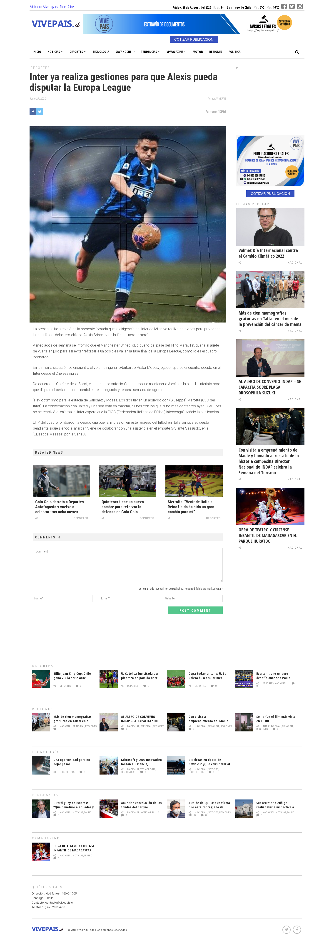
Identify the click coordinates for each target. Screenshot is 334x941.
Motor (198, 51)
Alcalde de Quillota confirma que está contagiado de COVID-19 (209, 807)
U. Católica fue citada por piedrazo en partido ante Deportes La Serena (139, 677)
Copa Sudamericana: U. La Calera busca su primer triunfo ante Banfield (207, 677)
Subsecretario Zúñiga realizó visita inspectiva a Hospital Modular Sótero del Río (276, 809)
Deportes (76, 51)
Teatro (88, 855)
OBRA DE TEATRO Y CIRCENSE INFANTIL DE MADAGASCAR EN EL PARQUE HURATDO (268, 535)
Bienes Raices (67, 7)
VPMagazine (175, 51)
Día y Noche (123, 51)
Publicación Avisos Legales (43, 7)
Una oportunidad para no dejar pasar (71, 761)
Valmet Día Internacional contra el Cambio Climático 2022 (268, 253)
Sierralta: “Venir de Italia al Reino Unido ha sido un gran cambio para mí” (191, 506)
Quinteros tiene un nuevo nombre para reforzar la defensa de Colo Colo (123, 506)
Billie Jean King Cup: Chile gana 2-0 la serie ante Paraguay (72, 677)
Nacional (294, 262)
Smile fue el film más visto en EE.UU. (276, 718)
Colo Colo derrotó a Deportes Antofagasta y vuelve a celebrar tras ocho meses (59, 506)
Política (234, 51)
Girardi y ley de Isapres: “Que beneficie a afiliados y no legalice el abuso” (73, 807)
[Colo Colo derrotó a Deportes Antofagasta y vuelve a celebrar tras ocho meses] (61, 481)
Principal (78, 726)
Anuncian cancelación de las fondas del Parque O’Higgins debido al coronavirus (141, 809)
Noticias (53, 51)
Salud (87, 812)
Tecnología (100, 51)
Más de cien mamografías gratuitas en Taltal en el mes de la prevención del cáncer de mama (270, 318)
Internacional (271, 726)
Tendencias (149, 51)
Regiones (215, 51)
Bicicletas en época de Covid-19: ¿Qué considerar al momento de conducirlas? (209, 763)
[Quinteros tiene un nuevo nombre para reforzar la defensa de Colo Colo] (128, 481)
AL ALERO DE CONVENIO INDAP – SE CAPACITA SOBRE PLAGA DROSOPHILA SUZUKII (270, 387)
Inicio (37, 51)
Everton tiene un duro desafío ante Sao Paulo (273, 675)
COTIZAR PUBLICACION (193, 39)
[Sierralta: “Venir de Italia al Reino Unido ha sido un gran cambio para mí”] (194, 481)
